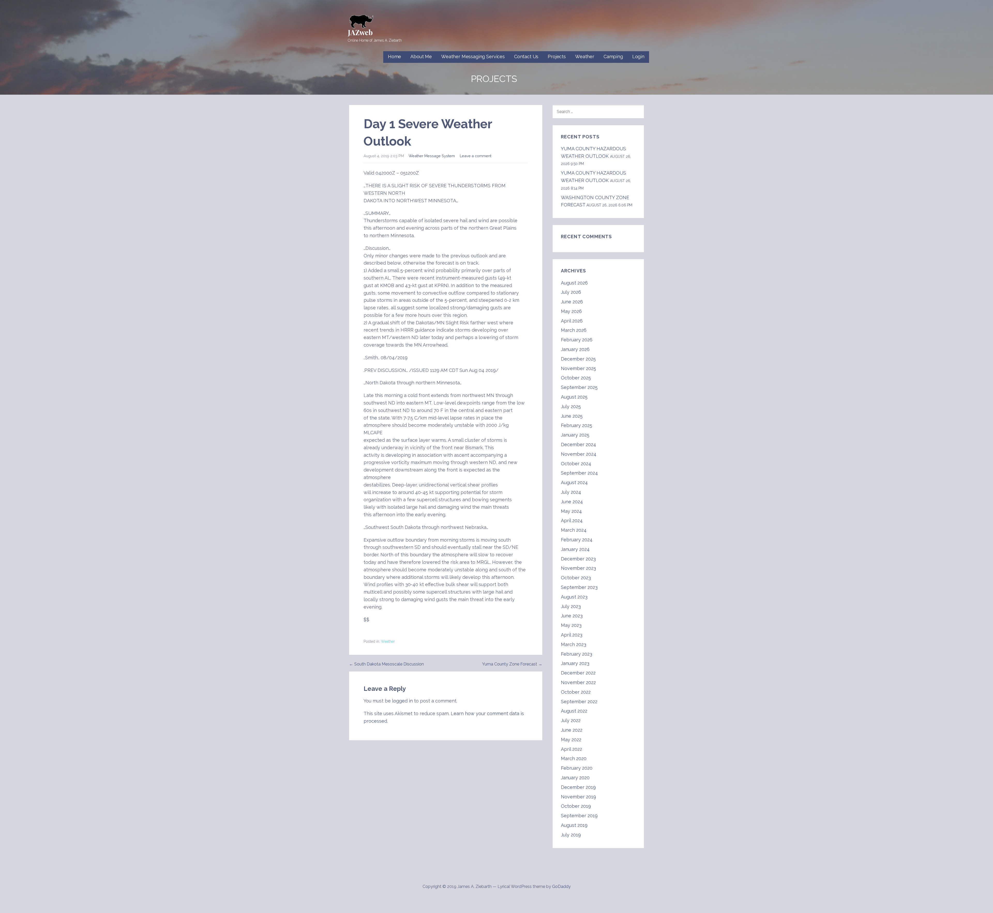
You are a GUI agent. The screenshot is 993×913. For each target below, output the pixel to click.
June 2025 (572, 416)
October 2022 (576, 692)
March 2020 (573, 758)
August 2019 (574, 825)
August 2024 (574, 482)
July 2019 (571, 834)
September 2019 (579, 815)
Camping (613, 56)
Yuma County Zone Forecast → (512, 664)
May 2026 (571, 311)
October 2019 (576, 806)
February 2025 (576, 425)
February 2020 (576, 768)
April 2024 (572, 520)
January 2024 (575, 549)
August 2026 (574, 283)
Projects (557, 56)
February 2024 (576, 539)
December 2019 (578, 787)
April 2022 (571, 749)
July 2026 (571, 292)
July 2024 (571, 492)
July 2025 (571, 406)
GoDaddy (561, 886)
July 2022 (571, 720)
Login (638, 56)
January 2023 (575, 663)
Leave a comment (475, 156)
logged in (402, 701)
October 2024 (576, 463)
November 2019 (578, 796)
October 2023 (576, 577)
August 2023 (574, 597)
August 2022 (574, 711)
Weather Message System (432, 156)
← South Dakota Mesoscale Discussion (386, 664)
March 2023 (573, 644)
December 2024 (578, 444)
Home (394, 56)
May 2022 (571, 739)
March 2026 (573, 330)
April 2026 (572, 321)
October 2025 (576, 377)
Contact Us (526, 56)
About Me (421, 56)
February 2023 (576, 654)
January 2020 (575, 777)
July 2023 (571, 606)
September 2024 (579, 473)
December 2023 (578, 559)
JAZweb (360, 32)
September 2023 (579, 587)
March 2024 (573, 530)
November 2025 (578, 368)
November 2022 (578, 682)
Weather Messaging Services (473, 56)
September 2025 (579, 387)
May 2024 (571, 511)
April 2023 (571, 635)
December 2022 (578, 673)
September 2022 (579, 701)
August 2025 (574, 397)
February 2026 (576, 339)
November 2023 (578, 568)
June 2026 (572, 301)
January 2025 (575, 435)
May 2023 (571, 625)
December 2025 (578, 359)
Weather (584, 56)
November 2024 (578, 454)
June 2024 (572, 501)
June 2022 (571, 730)
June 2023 (572, 615)
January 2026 (575, 349)
